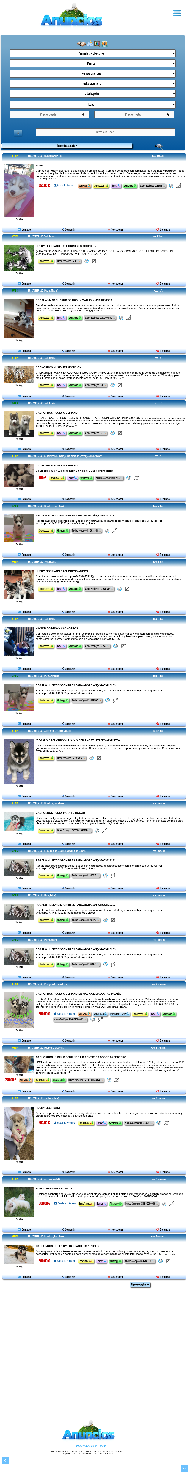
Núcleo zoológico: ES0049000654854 (84, 1080)
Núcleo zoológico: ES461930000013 (69, 1019)
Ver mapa (83, 185)
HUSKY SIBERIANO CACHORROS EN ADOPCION (66, 245)
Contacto (26, 229)
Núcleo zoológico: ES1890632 (137, 1123)
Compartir (69, 229)
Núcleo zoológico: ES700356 (84, 964)
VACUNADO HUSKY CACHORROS (57, 628)
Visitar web (99, 1014)
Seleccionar (117, 229)
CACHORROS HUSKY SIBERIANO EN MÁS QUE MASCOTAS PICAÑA (78, 993)
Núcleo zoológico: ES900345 (84, 920)
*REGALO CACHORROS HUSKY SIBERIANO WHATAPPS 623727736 (78, 740)
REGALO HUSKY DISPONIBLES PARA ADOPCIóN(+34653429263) (76, 515)
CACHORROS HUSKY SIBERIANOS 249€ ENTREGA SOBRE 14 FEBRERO (81, 1057)
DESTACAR (84, 1452)
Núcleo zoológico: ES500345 (84, 875)
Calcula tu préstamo (66, 185)
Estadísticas (99, 185)
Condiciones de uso (104, 1454)
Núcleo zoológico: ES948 (67, 261)
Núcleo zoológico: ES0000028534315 (72, 830)
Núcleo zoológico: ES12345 (151, 185)
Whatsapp (129, 185)
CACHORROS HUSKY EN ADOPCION (58, 367)
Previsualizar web (118, 1014)
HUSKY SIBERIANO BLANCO (54, 1188)
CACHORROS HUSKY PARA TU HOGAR (60, 812)
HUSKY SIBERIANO (48, 1107)
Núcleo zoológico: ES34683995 (85, 700)
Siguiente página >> (140, 1284)
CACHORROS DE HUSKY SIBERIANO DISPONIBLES (68, 1246)
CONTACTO (120, 1452)
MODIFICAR (108, 1452)
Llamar (115, 185)
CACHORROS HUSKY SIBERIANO (57, 412)
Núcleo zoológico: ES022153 (108, 478)
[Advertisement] (94, 1345)
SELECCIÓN (95, 1452)
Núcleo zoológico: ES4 (94, 385)
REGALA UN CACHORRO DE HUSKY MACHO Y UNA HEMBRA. (74, 300)
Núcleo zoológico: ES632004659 (98, 317)
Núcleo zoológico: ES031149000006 (140, 1203)
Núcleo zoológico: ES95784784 (98, 588)
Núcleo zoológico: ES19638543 (85, 530)
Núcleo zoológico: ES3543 (96, 646)
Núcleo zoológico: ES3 (94, 433)
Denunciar (164, 229)
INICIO (54, 1452)
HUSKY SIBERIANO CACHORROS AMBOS (62, 571)
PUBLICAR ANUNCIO (67, 1452)
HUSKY (40, 165)
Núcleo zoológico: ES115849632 (138, 1261)
